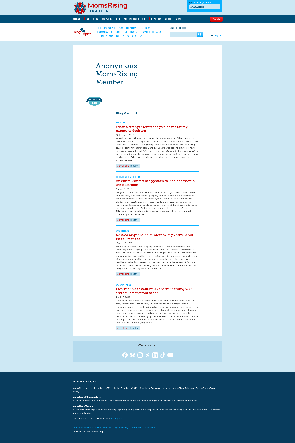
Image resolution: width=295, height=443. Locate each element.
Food (121, 28)
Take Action (92, 19)
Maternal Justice (119, 32)
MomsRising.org (102, 7)
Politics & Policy (135, 36)
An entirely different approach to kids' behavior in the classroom (155, 183)
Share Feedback (103, 427)
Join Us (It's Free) (202, 2)
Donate (216, 19)
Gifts (145, 19)
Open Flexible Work (152, 32)
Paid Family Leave (105, 36)
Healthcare (145, 28)
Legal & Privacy (120, 427)
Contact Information (83, 427)
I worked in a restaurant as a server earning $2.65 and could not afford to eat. (154, 291)
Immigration (102, 32)
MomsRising (121, 123)
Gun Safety (131, 28)
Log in (217, 35)
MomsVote (78, 19)
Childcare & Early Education (128, 177)
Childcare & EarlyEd (106, 28)
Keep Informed (131, 19)
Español (179, 19)
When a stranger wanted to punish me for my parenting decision (151, 129)
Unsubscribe (137, 427)
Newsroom (156, 19)
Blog (118, 19)
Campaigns (107, 19)
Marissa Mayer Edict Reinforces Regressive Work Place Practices (154, 237)
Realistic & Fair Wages (126, 285)
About (168, 19)
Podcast (120, 36)
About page (116, 418)
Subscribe (150, 427)
